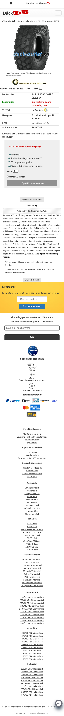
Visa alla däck (9, 21)
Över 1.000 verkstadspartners (32, 380)
